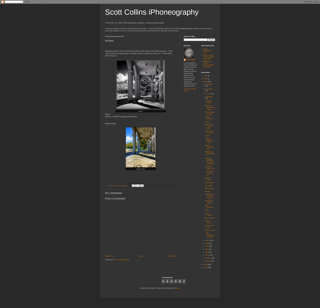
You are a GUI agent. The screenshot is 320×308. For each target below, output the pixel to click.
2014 (206, 82)
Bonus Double (210, 218)
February (208, 258)
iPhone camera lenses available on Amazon (208, 57)
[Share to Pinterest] (142, 185)
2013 (206, 264)
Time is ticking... (208, 221)
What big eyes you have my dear (210, 196)
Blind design (209, 182)
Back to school (210, 230)
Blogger (177, 288)
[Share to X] (137, 185)
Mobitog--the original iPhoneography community (208, 64)
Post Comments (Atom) (122, 260)
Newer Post (110, 256)
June (207, 246)
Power (207, 122)
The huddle (209, 185)
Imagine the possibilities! (210, 153)
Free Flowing (209, 188)
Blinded (207, 191)
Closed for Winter (208, 102)
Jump (207, 210)
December (208, 84)
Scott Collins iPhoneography (152, 12)
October (208, 94)
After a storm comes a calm (209, 126)
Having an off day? (209, 226)
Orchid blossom (209, 118)
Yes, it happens (209, 214)
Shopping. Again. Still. (209, 167)
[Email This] (133, 185)
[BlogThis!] (135, 185)
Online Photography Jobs (207, 51)
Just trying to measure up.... (209, 173)
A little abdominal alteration (209, 235)
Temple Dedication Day (209, 147)
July (206, 243)
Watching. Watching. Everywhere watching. (210, 161)
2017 (206, 76)
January (208, 261)
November (208, 89)
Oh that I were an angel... (209, 132)
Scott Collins (116, 185)
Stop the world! (208, 179)
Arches (207, 136)
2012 (206, 267)
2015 (206, 79)
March (207, 255)
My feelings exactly (209, 201)
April (207, 252)
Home (141, 256)
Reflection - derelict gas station (210, 107)
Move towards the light (209, 113)
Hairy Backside (209, 206)
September (209, 97)
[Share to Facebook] (140, 185)
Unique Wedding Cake (209, 140)
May (207, 249)
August (207, 240)
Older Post (172, 256)
